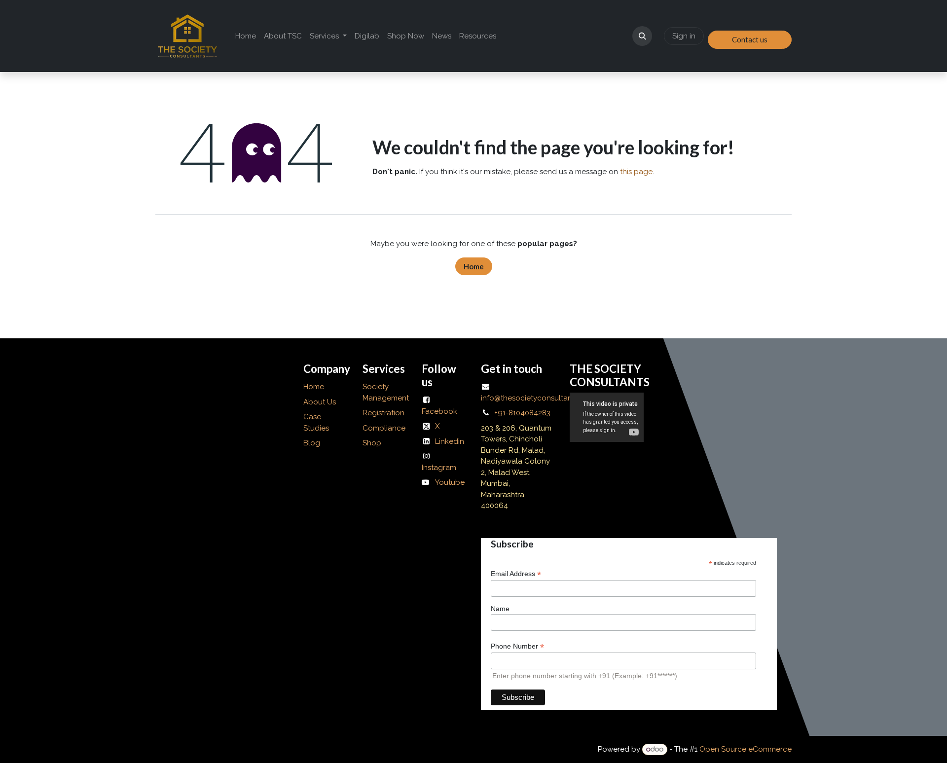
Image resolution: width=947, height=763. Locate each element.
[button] (642, 36)
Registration (383, 412)
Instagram (439, 467)
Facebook (439, 411)
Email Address (516, 574)
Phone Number (517, 646)
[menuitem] (245, 36)
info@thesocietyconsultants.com (538, 398)
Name (500, 609)
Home (474, 266)
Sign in (683, 36)
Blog (311, 442)
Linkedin (449, 441)
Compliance (384, 428)
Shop (372, 442)
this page (636, 171)
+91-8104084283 (522, 412)
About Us (320, 402)
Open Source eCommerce (745, 749)
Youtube (450, 482)
